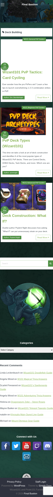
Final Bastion (30, 4)
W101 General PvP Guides (34, 39)
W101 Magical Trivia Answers (32, 379)
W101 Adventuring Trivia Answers (34, 395)
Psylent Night (15, 237)
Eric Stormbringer (16, 97)
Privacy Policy (14, 482)
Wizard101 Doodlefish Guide (37, 373)
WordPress (19, 486)
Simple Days (45, 486)
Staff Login (40, 482)
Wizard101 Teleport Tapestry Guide (35, 408)
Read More (42, 97)
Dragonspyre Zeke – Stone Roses (28, 402)
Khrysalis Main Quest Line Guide (26, 414)
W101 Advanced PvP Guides (33, 183)
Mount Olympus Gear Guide (25, 421)
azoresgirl (13, 173)
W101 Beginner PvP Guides (34, 108)
